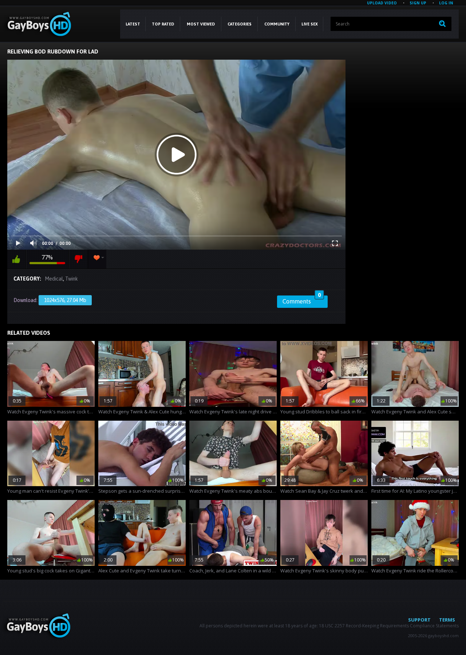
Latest (133, 24)
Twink (71, 279)
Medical (54, 279)
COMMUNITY (276, 24)
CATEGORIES (240, 24)
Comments (302, 300)
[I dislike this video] (78, 259)
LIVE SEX (309, 24)
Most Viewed (201, 24)
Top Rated (163, 24)
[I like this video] (16, 259)
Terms (447, 619)
